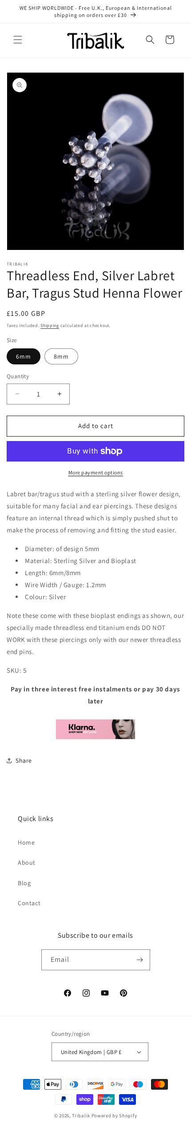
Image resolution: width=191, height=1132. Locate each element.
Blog (24, 883)
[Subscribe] (140, 959)
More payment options (95, 472)
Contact (29, 903)
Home (26, 842)
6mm (23, 356)
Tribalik (81, 1115)
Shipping (49, 325)
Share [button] (24, 760)
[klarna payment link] (95, 729)
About (27, 862)
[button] (18, 39)
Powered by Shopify (114, 1115)
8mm (61, 356)
